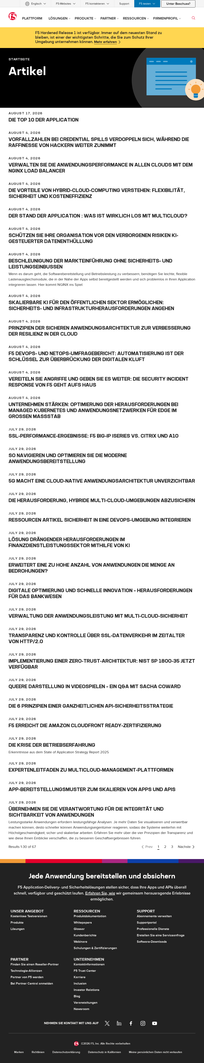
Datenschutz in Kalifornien (104, 1052)
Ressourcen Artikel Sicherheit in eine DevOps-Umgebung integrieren (100, 520)
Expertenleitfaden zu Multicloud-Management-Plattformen (91, 770)
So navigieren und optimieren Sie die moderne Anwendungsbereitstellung (68, 458)
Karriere (79, 977)
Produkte (17, 923)
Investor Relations (86, 990)
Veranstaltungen (85, 1003)
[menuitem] (35, 3)
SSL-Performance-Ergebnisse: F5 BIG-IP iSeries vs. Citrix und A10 (93, 436)
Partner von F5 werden (27, 977)
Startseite (19, 59)
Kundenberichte (85, 935)
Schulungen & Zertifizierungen (95, 948)
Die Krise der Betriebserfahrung (52, 745)
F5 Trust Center (85, 971)
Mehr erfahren (105, 42)
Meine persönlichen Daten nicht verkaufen (155, 1052)
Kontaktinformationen (89, 964)
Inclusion (80, 984)
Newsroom (81, 1009)
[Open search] (193, 18)
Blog (77, 996)
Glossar (79, 929)
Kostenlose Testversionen (29, 916)
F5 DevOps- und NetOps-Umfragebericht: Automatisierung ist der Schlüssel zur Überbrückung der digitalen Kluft (96, 356)
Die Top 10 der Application (43, 120)
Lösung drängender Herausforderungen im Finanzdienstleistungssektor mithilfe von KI (69, 542)
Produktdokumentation (90, 916)
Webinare (80, 942)
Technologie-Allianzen (26, 971)
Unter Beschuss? (178, 4)
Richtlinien (38, 1052)
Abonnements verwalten (154, 916)
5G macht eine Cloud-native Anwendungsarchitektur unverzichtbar (102, 481)
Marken (19, 1052)
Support (124, 3)
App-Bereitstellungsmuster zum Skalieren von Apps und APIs (92, 789)
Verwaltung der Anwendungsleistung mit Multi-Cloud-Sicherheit (98, 616)
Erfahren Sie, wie (100, 893)
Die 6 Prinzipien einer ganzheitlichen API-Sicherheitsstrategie (91, 706)
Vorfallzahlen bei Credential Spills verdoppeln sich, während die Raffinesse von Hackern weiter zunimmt (99, 142)
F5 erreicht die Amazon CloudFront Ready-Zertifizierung (85, 725)
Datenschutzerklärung (66, 1052)
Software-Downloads (152, 942)
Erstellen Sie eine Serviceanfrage (160, 935)
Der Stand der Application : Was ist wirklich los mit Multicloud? (98, 216)
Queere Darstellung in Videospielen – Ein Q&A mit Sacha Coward (95, 686)
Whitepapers (83, 923)
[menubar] (102, 3)
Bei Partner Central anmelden (32, 984)
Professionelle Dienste (153, 929)
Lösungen (18, 929)
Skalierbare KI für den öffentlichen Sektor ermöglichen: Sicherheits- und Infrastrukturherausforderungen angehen (91, 305)
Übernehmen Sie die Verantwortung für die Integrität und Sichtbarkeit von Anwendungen (86, 812)
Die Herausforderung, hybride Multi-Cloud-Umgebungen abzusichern (102, 500)
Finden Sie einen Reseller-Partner (35, 964)
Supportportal (147, 923)
